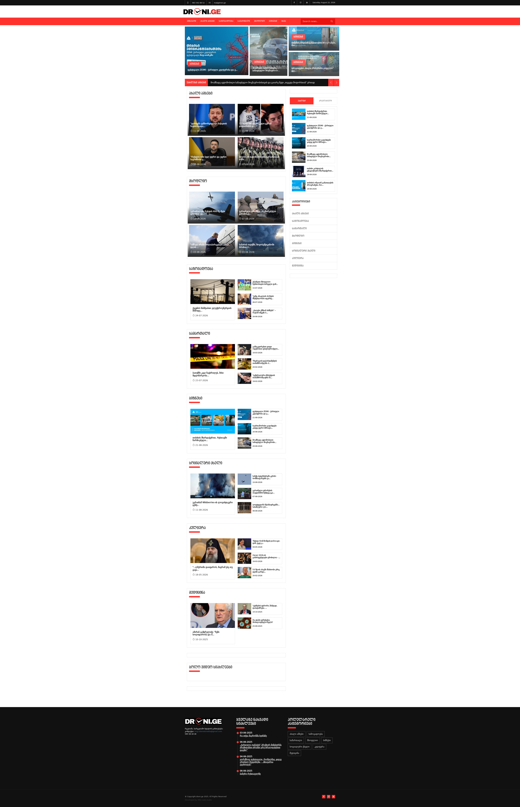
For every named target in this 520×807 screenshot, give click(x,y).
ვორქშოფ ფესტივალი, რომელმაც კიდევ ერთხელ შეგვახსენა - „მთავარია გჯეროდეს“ (261, 762)
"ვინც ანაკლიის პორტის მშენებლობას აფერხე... (263, 297)
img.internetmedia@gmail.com (208, 731)
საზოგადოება (226, 21)
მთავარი (191, 21)
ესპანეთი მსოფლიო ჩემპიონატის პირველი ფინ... (265, 283)
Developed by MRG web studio (198, 800)
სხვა (283, 21)
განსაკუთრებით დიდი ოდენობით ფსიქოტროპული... (266, 348)
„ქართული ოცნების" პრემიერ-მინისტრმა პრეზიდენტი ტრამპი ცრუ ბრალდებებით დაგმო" (260, 747)
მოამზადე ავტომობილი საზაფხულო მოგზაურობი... (264, 441)
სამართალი (244, 21)
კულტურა (298, 258)
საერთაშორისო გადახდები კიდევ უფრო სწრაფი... (265, 427)
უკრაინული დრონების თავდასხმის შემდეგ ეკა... (264, 491)
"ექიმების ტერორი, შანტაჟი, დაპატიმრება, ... (265, 607)
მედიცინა (298, 266)
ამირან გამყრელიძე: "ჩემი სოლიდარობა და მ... (206, 633)
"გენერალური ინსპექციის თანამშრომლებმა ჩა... (264, 376)
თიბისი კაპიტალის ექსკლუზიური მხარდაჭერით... (320, 169)
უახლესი (302, 101)
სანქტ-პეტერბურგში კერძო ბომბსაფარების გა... (264, 477)
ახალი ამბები (207, 21)
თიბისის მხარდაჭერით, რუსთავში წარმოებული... (318, 112)
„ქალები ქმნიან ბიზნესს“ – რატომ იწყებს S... (264, 311)
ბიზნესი (273, 21)
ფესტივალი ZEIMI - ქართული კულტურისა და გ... (266, 412)
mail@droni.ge (220, 3)
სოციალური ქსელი (303, 251)
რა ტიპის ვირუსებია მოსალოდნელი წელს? (263, 621)
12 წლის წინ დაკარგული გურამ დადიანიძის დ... (255, 124)
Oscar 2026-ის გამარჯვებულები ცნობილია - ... (266, 556)
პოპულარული (325, 101)
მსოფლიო (259, 21)
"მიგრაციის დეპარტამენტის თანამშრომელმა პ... (265, 362)
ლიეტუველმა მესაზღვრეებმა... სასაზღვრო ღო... (266, 506)
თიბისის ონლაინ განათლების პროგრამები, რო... (320, 184)
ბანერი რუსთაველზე (250, 773)
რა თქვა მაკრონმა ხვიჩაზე (253, 735)
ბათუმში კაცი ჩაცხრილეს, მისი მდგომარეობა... (208, 374)
